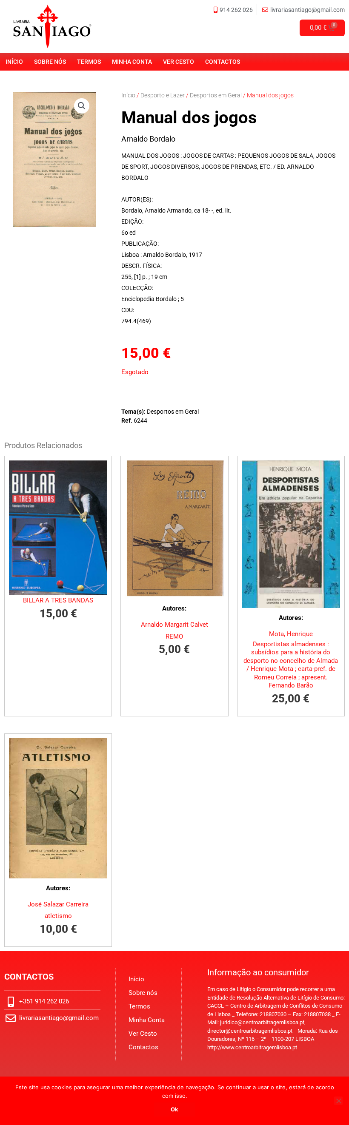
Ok (174, 1109)
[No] (338, 1101)
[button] (81, 106)
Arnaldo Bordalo (148, 138)
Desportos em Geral (216, 95)
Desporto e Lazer (162, 95)
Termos (89, 61)
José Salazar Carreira (58, 904)
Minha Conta (132, 61)
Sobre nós (50, 61)
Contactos (222, 61)
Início (14, 61)
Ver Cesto (178, 61)
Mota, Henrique (291, 634)
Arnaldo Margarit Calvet (174, 624)
